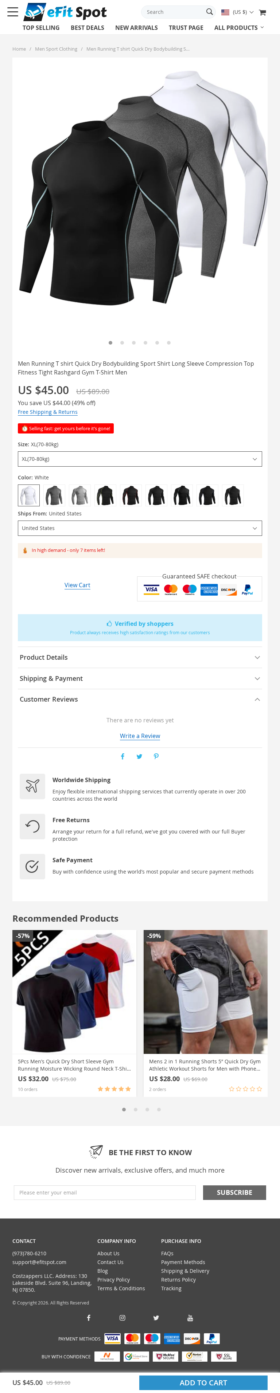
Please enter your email (48, 1192)
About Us (108, 1253)
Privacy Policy (113, 1279)
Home (19, 49)
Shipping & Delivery (185, 1270)
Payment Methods (183, 1262)
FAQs (167, 1253)
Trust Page (186, 28)
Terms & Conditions (121, 1288)
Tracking (171, 1288)
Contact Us (110, 1262)
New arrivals (136, 28)
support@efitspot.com (39, 1262)
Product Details (44, 657)
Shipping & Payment (51, 678)
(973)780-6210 (29, 1253)
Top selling (41, 28)
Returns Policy (178, 1279)
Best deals (87, 28)
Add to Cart (203, 1383)
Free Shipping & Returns (48, 411)
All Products (236, 28)
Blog (102, 1270)
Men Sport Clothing (56, 49)
